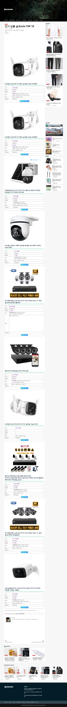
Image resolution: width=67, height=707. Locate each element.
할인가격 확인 (24, 154)
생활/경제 (32, 702)
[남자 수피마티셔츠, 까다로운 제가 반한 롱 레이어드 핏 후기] (54, 31)
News (11, 702)
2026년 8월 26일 (26, 661)
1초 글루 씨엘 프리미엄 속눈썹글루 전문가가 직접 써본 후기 (56, 160)
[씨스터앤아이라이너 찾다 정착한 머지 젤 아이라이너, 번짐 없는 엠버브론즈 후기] (49, 174)
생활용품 (6, 24)
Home (5, 702)
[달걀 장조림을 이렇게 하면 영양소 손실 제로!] (49, 151)
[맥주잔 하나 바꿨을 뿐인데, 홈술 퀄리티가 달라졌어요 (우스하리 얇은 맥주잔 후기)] (10, 652)
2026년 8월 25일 (40, 660)
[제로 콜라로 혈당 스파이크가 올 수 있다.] (54, 130)
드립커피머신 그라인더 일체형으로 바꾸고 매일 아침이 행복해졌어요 (24, 659)
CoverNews (43, 705)
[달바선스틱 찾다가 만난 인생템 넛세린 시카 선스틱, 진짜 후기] (49, 188)
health (47, 132)
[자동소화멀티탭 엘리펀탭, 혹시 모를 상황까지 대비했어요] (38, 652)
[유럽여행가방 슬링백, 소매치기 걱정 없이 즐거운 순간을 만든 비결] (54, 47)
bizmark (7, 28)
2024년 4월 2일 (11, 28)
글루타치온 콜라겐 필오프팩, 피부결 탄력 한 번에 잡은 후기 (57, 180)
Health (14, 702)
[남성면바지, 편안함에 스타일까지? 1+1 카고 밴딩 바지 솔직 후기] (54, 63)
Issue (50, 132)
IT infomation (18, 702)
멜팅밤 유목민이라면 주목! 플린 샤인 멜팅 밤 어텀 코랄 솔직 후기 (57, 167)
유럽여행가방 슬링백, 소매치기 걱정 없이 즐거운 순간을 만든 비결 (56, 676)
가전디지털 (28, 702)
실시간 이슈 (6, 20)
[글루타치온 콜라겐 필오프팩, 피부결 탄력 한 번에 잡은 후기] (49, 181)
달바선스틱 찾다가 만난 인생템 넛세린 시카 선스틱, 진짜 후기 (56, 187)
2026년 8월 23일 (54, 89)
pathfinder (54, 153)
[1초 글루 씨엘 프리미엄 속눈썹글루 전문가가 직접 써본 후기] (49, 160)
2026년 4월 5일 (52, 134)
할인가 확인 (24, 209)
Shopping (23, 702)
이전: (8, 641)
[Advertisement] (43, 9)
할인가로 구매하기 (24, 101)
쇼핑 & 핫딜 (24, 20)
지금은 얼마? (24, 552)
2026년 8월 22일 (54, 105)
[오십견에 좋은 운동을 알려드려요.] (49, 145)
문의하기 (41, 20)
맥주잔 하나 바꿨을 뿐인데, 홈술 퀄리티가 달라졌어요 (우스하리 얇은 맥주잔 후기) (10, 659)
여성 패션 (48, 35)
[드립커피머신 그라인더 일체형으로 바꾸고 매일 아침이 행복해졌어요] (24, 652)
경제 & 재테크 (36, 20)
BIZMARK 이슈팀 (7, 661)
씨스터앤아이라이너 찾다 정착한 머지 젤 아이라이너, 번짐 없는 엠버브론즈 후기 (56, 173)
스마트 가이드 (18, 20)
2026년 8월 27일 (13, 661)
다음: (38, 641)
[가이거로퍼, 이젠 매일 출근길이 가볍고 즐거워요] (54, 96)
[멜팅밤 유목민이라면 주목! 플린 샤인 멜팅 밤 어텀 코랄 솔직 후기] (49, 167)
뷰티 (53, 158)
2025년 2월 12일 (59, 153)
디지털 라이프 (29, 20)
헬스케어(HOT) (12, 20)
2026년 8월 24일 (55, 183)
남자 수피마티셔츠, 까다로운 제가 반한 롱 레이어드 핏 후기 (21, 676)
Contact (36, 702)
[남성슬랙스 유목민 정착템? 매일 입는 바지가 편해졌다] (54, 80)
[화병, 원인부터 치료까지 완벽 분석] (49, 139)
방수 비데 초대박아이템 (20, 613)
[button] (62, 20)
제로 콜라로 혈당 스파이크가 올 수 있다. (54, 133)
